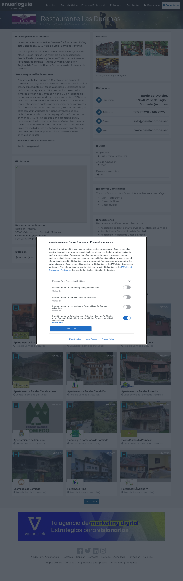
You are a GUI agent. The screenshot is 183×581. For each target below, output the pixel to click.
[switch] (127, 287)
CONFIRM (71, 329)
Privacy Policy (108, 339)
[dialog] (91, 290)
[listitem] (91, 281)
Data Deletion (75, 339)
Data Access (91, 339)
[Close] (141, 242)
